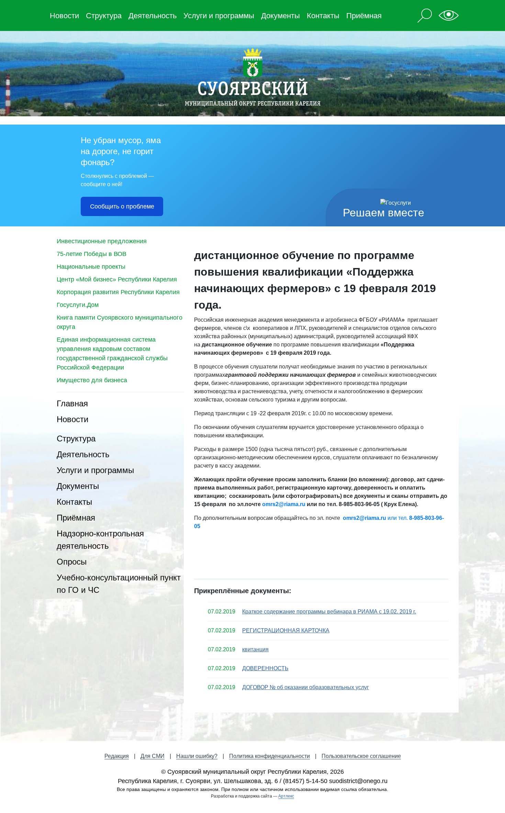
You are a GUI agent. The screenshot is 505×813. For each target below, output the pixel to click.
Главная (72, 403)
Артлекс (286, 796)
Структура (104, 15)
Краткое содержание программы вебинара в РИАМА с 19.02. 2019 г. (329, 611)
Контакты (323, 15)
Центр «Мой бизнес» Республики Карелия (117, 279)
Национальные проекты (91, 266)
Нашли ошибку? (196, 756)
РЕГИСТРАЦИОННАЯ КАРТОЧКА (285, 630)
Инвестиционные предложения (102, 241)
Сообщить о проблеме (122, 206)
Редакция (116, 756)
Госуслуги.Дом (78, 304)
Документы (280, 15)
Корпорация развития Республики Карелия (118, 292)
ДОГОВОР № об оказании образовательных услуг (305, 687)
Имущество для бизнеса (92, 380)
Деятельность (152, 15)
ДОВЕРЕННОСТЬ (265, 668)
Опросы (72, 561)
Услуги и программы (218, 15)
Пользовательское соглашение (361, 756)
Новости (64, 15)
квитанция (255, 649)
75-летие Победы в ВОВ (91, 253)
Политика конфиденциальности (269, 756)
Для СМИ (153, 756)
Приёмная (364, 15)
